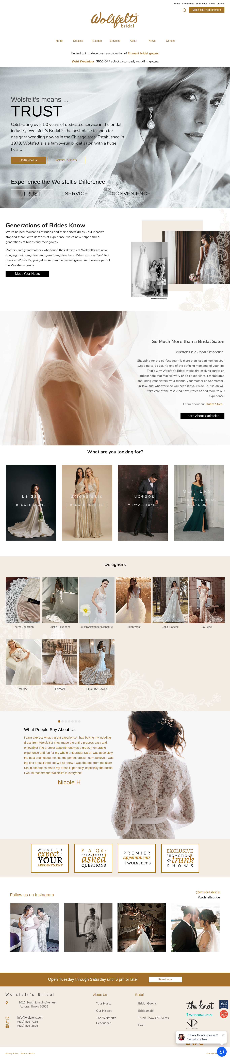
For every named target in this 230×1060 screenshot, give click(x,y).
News (152, 40)
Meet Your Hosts (27, 273)
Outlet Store (214, 404)
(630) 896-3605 (27, 1025)
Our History (104, 1011)
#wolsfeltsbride (209, 897)
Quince (220, 3)
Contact (170, 40)
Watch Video (66, 147)
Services (115, 40)
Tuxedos (96, 40)
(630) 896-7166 (27, 1021)
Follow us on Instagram (32, 894)
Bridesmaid (146, 1011)
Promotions (188, 3)
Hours (176, 3)
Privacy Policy (12, 1053)
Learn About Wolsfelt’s (202, 416)
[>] (184, 10)
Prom (212, 3)
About (133, 40)
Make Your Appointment (206, 9)
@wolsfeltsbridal (208, 892)
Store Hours (165, 979)
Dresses (78, 40)
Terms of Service (27, 1053)
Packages (201, 3)
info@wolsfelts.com (30, 1017)
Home (59, 40)
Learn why (29, 147)
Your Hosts (103, 1003)
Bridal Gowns (147, 1003)
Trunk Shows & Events (153, 1018)
